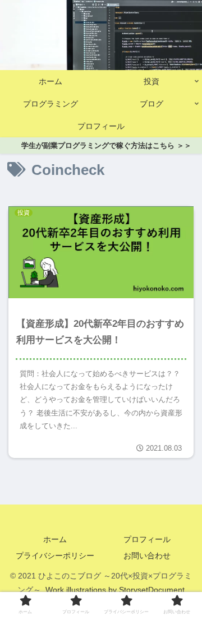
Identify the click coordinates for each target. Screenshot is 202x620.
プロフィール (147, 539)
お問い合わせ (147, 555)
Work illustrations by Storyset (96, 589)
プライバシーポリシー (55, 555)
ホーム (55, 539)
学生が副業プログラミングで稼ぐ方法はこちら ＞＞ (106, 145)
